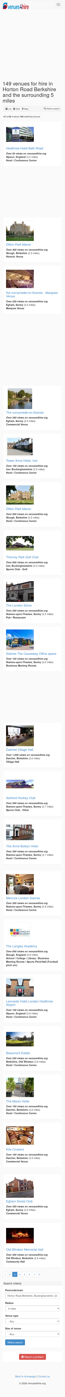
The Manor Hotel (17, 1101)
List (9, 108)
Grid (17, 108)
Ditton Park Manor (18, 244)
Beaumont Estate (18, 1053)
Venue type (11, 1315)
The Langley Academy (21, 946)
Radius (9, 1303)
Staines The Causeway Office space (31, 653)
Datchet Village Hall (19, 749)
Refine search (53, 108)
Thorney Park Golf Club (22, 557)
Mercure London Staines (23, 898)
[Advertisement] (32, 44)
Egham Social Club (19, 1201)
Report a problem (34, 1357)
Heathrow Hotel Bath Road (24, 148)
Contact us (44, 1376)
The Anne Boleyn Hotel (22, 846)
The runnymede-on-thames (25, 412)
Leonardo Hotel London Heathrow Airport (29, 1003)
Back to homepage (25, 1376)
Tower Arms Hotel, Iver (22, 460)
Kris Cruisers (15, 1149)
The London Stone (19, 605)
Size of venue (13, 1328)
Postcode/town (14, 1290)
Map (26, 108)
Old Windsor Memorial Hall (24, 1249)
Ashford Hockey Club (20, 797)
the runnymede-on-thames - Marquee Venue (32, 294)
